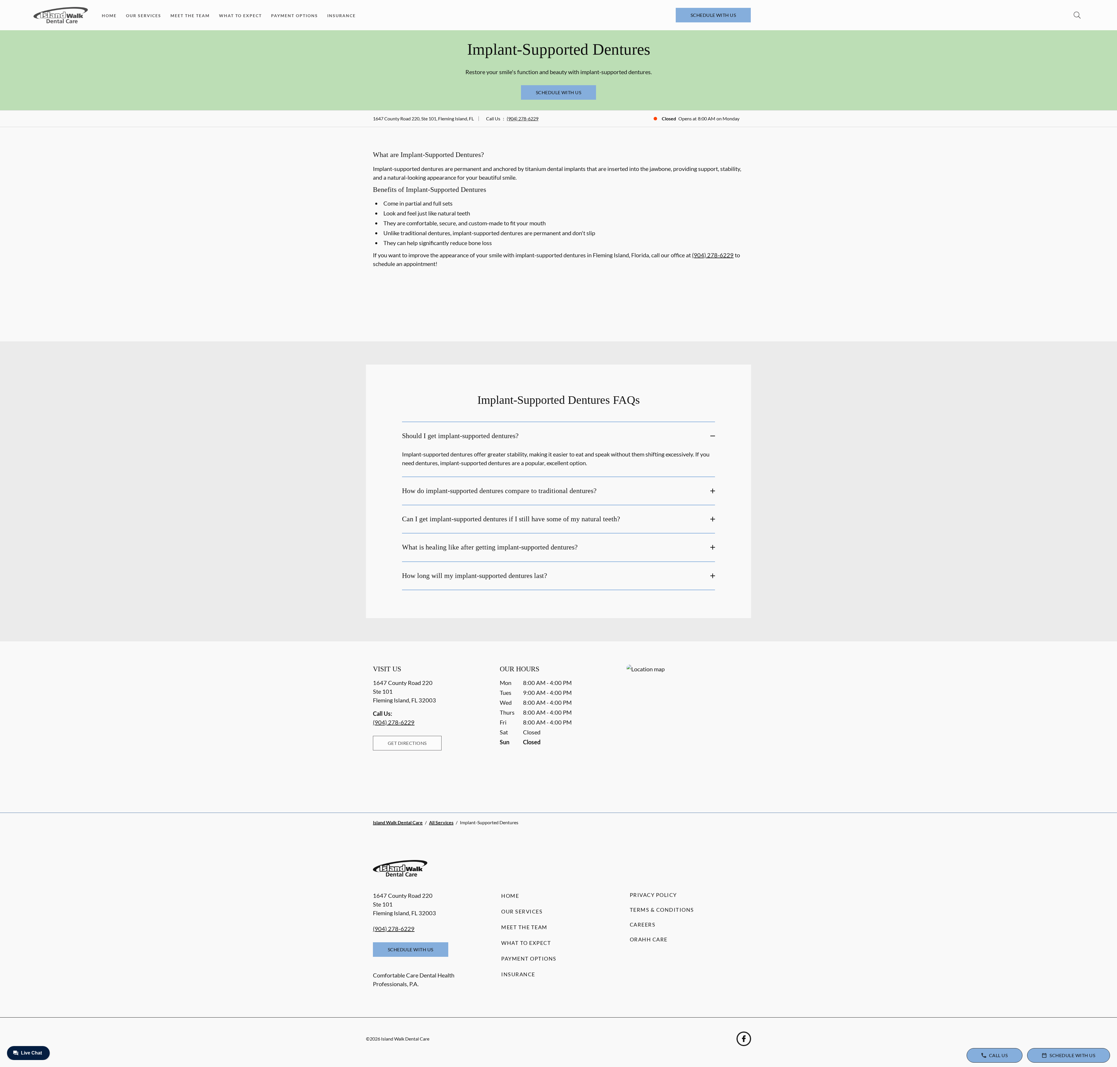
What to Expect (240, 15)
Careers (643, 924)
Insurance (341, 15)
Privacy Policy (653, 895)
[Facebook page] (744, 1039)
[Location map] (685, 727)
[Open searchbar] (1077, 15)
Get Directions (407, 743)
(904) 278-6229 (522, 118)
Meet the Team (190, 15)
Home (109, 15)
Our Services (143, 15)
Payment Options (294, 15)
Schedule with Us (713, 15)
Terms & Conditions (662, 910)
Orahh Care (649, 939)
